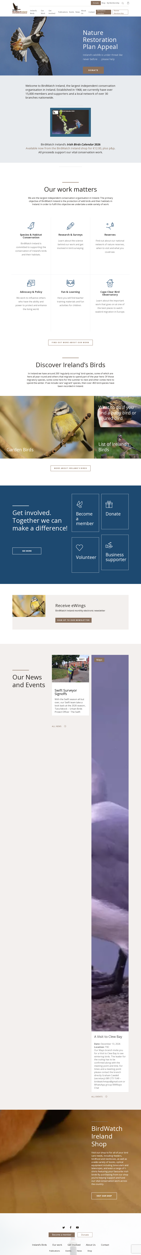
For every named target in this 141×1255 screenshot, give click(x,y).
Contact (105, 1244)
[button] (70, 342)
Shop (103, 3)
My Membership (113, 3)
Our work (57, 1244)
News (79, 1251)
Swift (82, 659)
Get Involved (74, 1244)
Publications (54, 1251)
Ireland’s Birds (39, 1244)
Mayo (99, 659)
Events (68, 1251)
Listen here (25, 63)
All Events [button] (97, 1097)
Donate (85, 1234)
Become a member (61, 1234)
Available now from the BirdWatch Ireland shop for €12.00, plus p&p (70, 148)
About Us (91, 1244)
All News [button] (56, 726)
